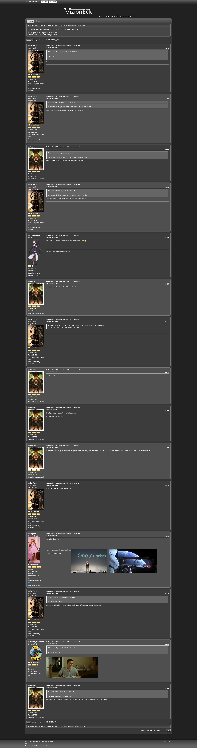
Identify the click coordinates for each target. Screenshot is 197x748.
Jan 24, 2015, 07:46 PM (52, 447)
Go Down (30, 40)
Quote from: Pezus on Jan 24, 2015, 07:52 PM (61, 692)
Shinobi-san (35, 235)
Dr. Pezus (33, 46)
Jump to (143, 730)
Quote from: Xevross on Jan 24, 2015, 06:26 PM (62, 191)
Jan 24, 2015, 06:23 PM (52, 48)
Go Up (29, 722)
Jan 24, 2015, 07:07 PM (52, 283)
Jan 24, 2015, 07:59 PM (52, 593)
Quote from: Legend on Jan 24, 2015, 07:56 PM (62, 597)
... (43, 40)
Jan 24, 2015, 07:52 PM (52, 485)
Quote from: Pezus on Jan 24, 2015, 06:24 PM (61, 153)
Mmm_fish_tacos (37, 642)
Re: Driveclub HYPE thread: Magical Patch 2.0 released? (63, 46)
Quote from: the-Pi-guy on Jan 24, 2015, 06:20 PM (63, 52)
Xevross (33, 147)
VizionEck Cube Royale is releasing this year (58, 550)
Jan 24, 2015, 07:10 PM (52, 321)
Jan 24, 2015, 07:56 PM (52, 536)
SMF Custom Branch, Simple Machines (34, 743)
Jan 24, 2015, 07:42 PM (52, 409)
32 (47, 40)
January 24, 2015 (73, 327)
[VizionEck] (29, 583)
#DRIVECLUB (69, 325)
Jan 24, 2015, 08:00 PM (52, 687)
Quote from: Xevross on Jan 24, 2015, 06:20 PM (62, 102)
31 (44, 40)
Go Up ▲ (169, 741)
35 (54, 40)
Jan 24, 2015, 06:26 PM (52, 149)
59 (58, 40)
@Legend (49, 287)
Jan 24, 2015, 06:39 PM (52, 187)
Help (164, 741)
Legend (33, 534)
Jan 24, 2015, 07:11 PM (52, 372)
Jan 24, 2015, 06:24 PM (52, 98)
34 (52, 40)
